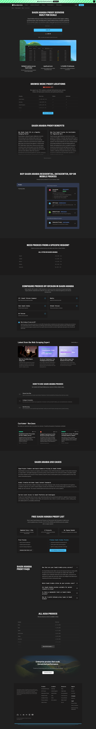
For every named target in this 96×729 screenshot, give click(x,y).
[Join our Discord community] (23, 715)
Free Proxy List (64, 695)
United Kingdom (54, 691)
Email (72, 688)
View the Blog (74, 342)
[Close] (94, 1)
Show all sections (47, 158)
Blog (62, 688)
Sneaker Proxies (44, 697)
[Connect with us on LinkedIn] (29, 715)
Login (76, 5)
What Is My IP (64, 700)
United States (54, 693)
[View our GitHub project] (17, 715)
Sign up (81, 5)
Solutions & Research (34, 5)
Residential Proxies (45, 688)
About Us (73, 698)
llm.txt (62, 702)
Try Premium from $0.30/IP (58, 550)
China (52, 697)
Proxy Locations (44, 700)
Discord (72, 691)
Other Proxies (44, 702)
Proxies (26, 5)
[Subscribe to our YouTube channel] (32, 715)
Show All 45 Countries (47, 646)
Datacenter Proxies (45, 693)
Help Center (63, 691)
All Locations (54, 700)
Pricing (43, 5)
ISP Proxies (43, 691)
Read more (47, 25)
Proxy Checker (64, 697)
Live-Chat (73, 693)
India (52, 695)
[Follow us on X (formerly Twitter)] (20, 715)
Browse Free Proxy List (26, 550)
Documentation (64, 693)
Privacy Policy (74, 703)
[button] (31, 184)
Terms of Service (74, 705)
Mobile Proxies (44, 695)
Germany (53, 688)
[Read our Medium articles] (26, 715)
